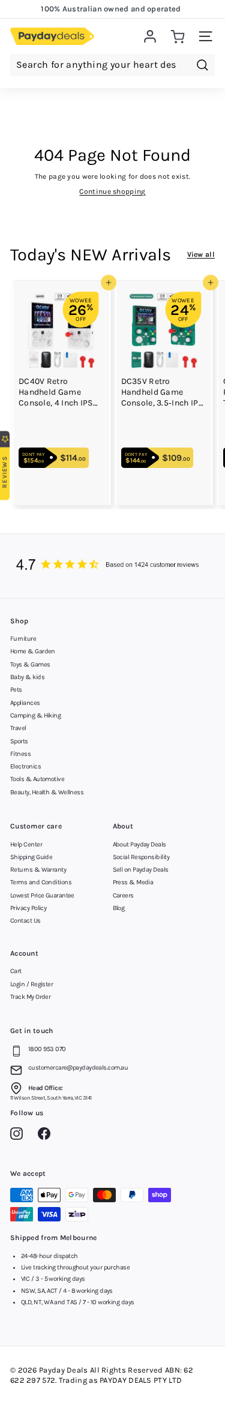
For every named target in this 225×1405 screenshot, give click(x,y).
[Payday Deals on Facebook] (47, 1135)
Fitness (20, 754)
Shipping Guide (31, 857)
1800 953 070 (46, 1049)
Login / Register (31, 984)
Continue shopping (112, 191)
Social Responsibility (141, 857)
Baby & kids (27, 677)
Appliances (25, 703)
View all (201, 254)
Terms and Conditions (40, 882)
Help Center (26, 844)
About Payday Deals (139, 844)
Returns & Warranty (38, 869)
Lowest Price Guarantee (42, 895)
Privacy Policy (28, 908)
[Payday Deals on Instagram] (19, 1135)
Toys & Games (30, 664)
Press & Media (133, 882)
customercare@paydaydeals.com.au (78, 1067)
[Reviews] (112, 566)
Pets (16, 690)
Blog (119, 908)
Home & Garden (32, 651)
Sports (19, 741)
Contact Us (25, 920)
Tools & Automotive (37, 779)
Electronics (25, 766)
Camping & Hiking (35, 715)
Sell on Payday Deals (141, 869)
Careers (123, 895)
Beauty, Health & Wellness (46, 792)
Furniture (23, 639)
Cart (16, 971)
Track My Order (30, 997)
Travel (18, 728)
